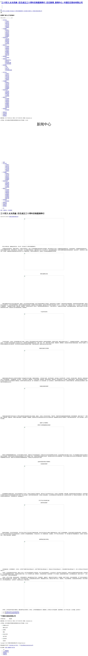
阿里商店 (7, 650)
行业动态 (7, 50)
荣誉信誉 (7, 26)
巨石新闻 (7, 46)
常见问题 (5, 113)
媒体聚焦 (7, 51)
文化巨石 (7, 47)
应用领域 (7, 34)
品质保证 (7, 33)
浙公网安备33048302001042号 (27, 645)
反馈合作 (7, 32)
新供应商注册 (8, 62)
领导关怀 (7, 23)
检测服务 (7, 36)
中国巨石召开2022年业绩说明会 (12, 611)
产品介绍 (7, 31)
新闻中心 (5, 45)
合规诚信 (7, 27)
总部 (6, 66)
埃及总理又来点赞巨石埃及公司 (12, 613)
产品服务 (5, 28)
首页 (4, 162)
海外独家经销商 (8, 70)
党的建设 (7, 52)
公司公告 (7, 38)
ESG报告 (7, 42)
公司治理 (7, 24)
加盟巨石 (5, 114)
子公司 (6, 67)
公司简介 (7, 21)
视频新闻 (7, 48)
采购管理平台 (8, 60)
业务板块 (5, 56)
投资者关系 (5, 37)
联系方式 (7, 61)
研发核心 (7, 29)
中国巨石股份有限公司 (13, 216)
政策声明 (7, 43)
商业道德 (7, 53)
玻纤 (6, 647)
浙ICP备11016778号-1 (13, 645)
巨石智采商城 (8, 63)
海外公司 (7, 68)
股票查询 (7, 39)
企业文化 (7, 22)
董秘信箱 (7, 41)
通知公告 (7, 55)
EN (1, 9)
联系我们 (5, 65)
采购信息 (5, 58)
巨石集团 (7, 57)
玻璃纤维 (9, 647)
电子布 (13, 647)
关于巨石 (5, 19)
